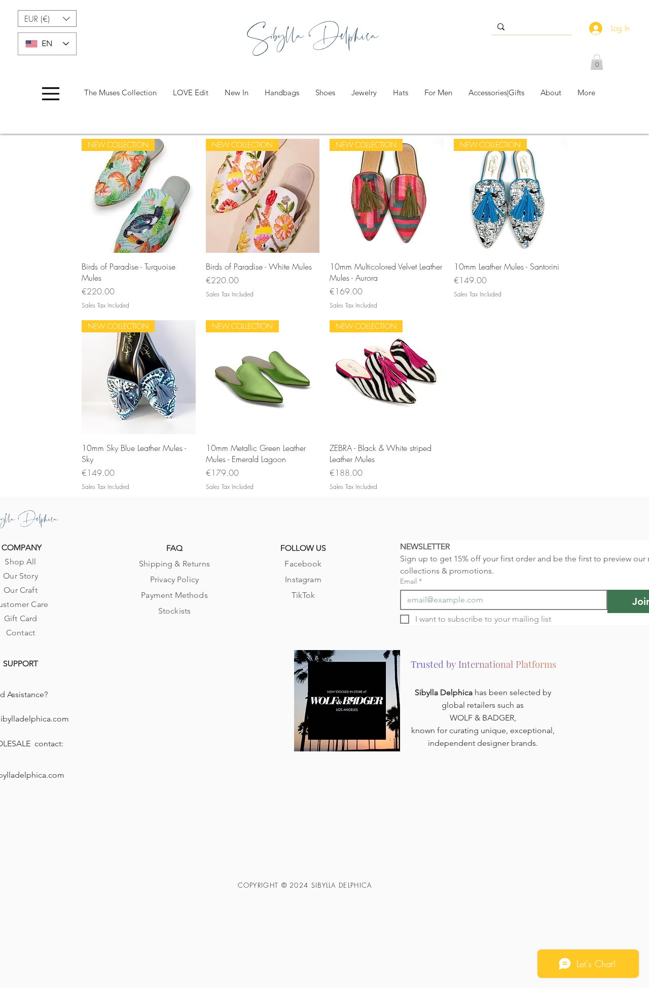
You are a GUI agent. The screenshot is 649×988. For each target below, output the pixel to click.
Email (411, 581)
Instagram (303, 579)
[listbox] (47, 18)
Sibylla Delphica (445, 692)
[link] (596, 62)
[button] (47, 18)
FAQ (174, 548)
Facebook (302, 563)
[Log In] (593, 28)
